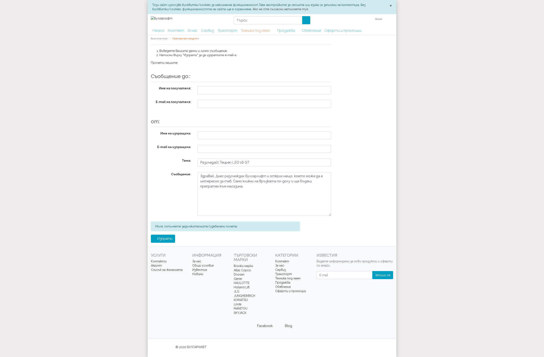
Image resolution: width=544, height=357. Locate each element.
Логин (379, 19)
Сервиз (207, 30)
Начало (158, 30)
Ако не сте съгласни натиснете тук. (281, 9)
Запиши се (382, 275)
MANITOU (240, 308)
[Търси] (306, 20)
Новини (197, 274)
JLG (236, 291)
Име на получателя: (175, 88)
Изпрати (164, 239)
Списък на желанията (167, 269)
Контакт (176, 30)
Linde (237, 304)
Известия (199, 269)
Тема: (186, 160)
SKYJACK (240, 312)
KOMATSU (241, 300)
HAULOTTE (241, 283)
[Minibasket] (390, 19)
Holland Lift (241, 287)
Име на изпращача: (175, 133)
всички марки (243, 266)
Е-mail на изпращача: (174, 147)
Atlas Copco (242, 270)
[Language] (368, 19)
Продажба (286, 30)
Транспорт (227, 30)
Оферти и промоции (342, 30)
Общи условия (203, 265)
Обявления (311, 30)
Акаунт (156, 265)
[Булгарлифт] (189, 18)
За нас (192, 30)
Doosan (239, 274)
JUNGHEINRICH (244, 295)
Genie (238, 278)
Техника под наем (256, 30)
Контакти (159, 261)
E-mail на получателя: (173, 102)
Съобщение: (181, 174)
